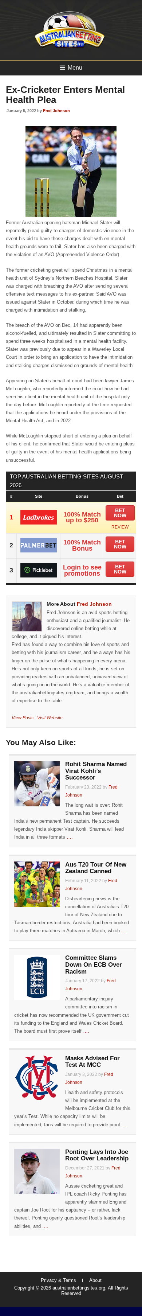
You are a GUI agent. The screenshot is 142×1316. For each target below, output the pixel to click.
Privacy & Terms (58, 1280)
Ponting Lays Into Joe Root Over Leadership (97, 1155)
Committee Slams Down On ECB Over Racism (93, 964)
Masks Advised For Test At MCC (92, 1062)
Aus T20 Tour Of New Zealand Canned (95, 868)
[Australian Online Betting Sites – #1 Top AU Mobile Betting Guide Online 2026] (68, 48)
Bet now (120, 512)
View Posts (22, 717)
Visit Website (50, 717)
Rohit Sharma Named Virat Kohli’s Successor (96, 771)
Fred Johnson (56, 110)
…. (70, 837)
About (95, 1280)
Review (120, 527)
